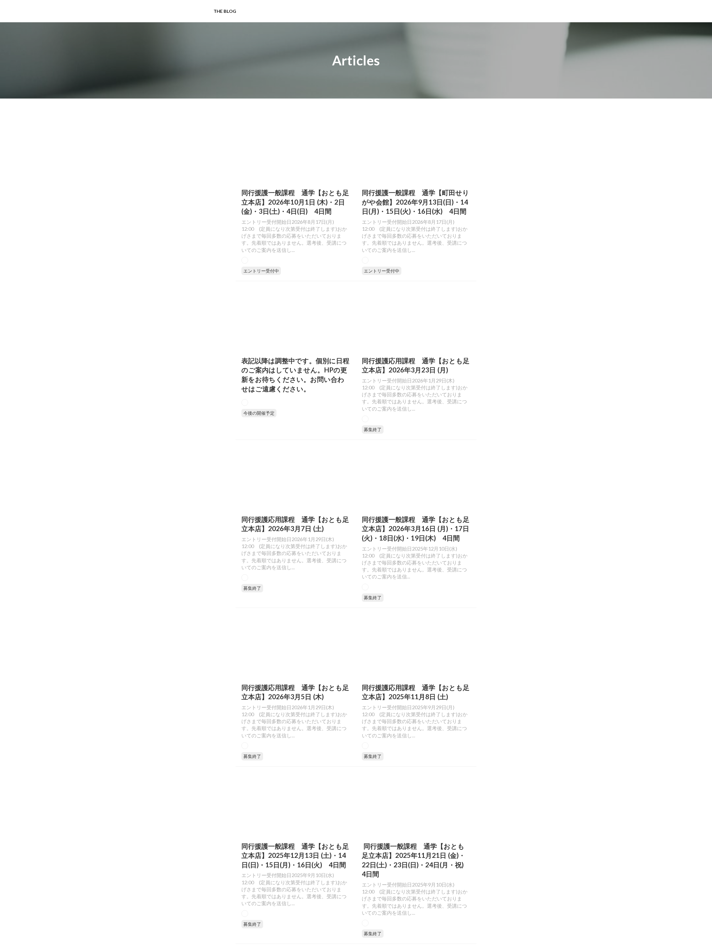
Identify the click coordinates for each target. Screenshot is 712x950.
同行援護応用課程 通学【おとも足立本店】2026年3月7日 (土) (295, 524)
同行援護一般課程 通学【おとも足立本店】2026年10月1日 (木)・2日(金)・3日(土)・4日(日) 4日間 (295, 201)
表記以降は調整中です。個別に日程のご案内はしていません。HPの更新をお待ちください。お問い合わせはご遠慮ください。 (295, 375)
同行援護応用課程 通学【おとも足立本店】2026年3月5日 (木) (295, 692)
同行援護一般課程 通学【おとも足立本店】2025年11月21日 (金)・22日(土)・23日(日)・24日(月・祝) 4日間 (416, 860)
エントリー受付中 (261, 270)
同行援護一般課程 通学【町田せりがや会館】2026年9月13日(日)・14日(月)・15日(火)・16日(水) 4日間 (415, 201)
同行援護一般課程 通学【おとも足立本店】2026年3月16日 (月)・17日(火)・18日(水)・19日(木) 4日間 (415, 528)
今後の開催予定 (259, 413)
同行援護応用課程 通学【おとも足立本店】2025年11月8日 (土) (415, 692)
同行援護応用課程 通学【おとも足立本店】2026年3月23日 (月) (415, 365)
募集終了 (373, 429)
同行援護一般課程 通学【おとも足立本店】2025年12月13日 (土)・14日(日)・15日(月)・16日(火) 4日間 (295, 855)
